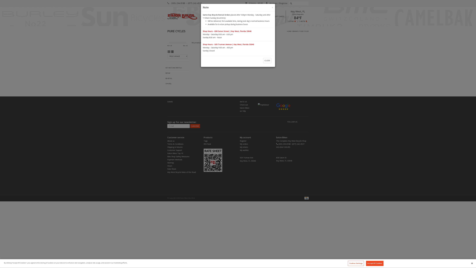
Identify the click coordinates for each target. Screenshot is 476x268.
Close (267, 60)
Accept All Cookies (374, 263)
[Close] (472, 263)
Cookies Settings (356, 263)
